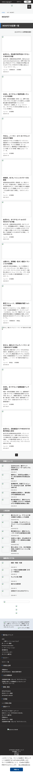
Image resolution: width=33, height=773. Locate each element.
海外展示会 (5, 650)
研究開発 (19, 69)
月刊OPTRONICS (6, 691)
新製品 (18, 320)
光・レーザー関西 (6, 643)
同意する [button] (16, 769)
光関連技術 (12, 69)
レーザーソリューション (8, 648)
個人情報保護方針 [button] (24, 765)
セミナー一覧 (5, 662)
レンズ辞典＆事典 (6, 703)
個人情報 (16, 754)
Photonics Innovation (7, 645)
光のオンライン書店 (7, 693)
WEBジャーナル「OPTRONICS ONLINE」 (12, 713)
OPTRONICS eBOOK (7, 695)
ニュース (5, 69)
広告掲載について (16, 751)
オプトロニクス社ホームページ (10, 711)
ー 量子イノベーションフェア (10, 641)
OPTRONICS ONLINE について (16, 750)
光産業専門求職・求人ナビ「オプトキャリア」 (14, 679)
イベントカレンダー (7, 652)
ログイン (19, 1)
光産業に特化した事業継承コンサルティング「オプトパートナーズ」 (14, 682)
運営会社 (16, 753)
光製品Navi (5, 669)
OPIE (3, 639)
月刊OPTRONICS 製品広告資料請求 (11, 672)
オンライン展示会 (6, 654)
